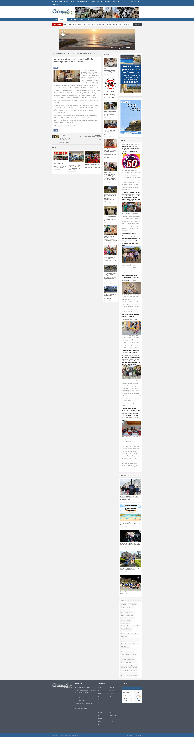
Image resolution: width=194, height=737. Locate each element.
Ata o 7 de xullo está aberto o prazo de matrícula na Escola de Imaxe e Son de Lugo (90, 138)
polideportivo (67, 125)
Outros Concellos (55, 4)
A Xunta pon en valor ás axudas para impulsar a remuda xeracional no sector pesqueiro (110, 71)
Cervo (71, 1)
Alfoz (59, 1)
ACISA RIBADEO (132, 604)
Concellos (112, 696)
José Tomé (123, 659)
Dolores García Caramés (127, 649)
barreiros (123, 609)
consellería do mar (125, 633)
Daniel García (135, 633)
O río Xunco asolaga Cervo (81, 708)
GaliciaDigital (78, 735)
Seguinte (97, 135)
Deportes (82, 19)
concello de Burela (125, 623)
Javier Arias (131, 651)
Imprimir (93, 64)
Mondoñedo (82, 1)
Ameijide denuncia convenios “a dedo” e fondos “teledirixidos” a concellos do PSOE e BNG (110, 131)
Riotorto (109, 1)
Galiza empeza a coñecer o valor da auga (84, 697)
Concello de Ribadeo (126, 628)
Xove (121, 1)
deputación (60, 125)
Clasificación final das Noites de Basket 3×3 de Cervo (130, 592)
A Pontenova (55, 1)
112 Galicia (123, 604)
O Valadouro (91, 1)
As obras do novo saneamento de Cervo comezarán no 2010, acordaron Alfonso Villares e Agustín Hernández (67, 139)
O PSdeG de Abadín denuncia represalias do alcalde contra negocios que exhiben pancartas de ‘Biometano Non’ (110, 94)
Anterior (63, 135)
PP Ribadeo (124, 667)
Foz (73, 1)
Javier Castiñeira (125, 654)
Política (70, 19)
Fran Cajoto (124, 651)
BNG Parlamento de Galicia (127, 612)
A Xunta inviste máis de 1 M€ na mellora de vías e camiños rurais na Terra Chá (110, 114)
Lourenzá (77, 1)
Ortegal (111, 712)
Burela (67, 1)
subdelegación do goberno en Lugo (129, 670)
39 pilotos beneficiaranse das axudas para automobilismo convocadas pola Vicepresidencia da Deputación (130, 544)
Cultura (89, 19)
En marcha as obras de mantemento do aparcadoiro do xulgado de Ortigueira (110, 296)
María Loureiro (131, 659)
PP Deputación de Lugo (126, 665)
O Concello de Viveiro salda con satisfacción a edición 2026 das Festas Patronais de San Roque (110, 258)
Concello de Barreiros (126, 620)
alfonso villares (129, 607)
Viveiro (117, 1)
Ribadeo (104, 1)
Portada (55, 19)
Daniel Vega (124, 636)
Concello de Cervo (125, 625)
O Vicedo (97, 1)
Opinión (100, 712)
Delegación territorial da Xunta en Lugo (129, 640)
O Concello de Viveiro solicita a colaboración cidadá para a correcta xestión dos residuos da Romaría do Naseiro (83, 24)
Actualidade (63, 19)
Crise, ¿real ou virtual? (80, 700)
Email (98, 64)
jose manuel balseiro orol (127, 657)
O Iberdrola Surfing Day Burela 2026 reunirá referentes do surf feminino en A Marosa (130, 523)
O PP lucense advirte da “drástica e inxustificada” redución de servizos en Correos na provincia (110, 218)
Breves (76, 19)
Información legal (137, 735)
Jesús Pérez (133, 654)
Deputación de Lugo (134, 643)
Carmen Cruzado (125, 617)
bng (129, 609)
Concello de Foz (135, 625)
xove (127, 675)
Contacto (95, 19)
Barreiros (63, 1)
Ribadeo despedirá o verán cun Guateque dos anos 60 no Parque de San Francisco (92, 166)
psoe (130, 667)
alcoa (122, 607)
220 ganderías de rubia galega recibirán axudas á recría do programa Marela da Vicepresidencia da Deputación (110, 197)
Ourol (101, 1)
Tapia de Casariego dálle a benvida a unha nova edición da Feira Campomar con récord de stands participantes (76, 166)
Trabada (113, 1)
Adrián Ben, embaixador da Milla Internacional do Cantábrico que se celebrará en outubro (129, 498)
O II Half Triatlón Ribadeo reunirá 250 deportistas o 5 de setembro (129, 568)
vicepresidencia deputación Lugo (129, 672)
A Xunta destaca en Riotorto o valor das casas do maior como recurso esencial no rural (110, 238)
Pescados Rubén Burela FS (127, 662)
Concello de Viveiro (125, 631)
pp (136, 662)
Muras (87, 1)
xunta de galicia (134, 675)
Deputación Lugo (125, 646)
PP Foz (136, 665)
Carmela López (129, 615)
